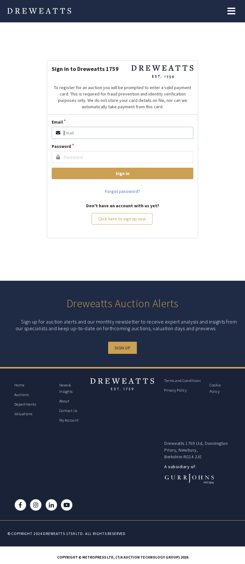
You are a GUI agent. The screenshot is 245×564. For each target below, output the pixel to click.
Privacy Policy (175, 390)
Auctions (21, 394)
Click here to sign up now (122, 219)
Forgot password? (122, 191)
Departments (25, 404)
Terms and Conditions (182, 380)
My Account (69, 420)
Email (57, 122)
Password (61, 146)
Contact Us (68, 410)
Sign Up (123, 348)
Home (19, 385)
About (64, 401)
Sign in (122, 173)
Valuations (23, 413)
